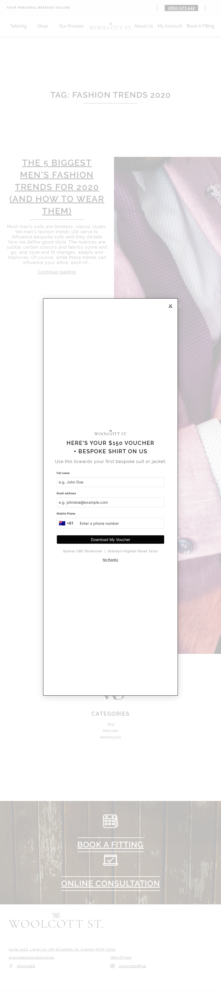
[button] (170, 306)
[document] (110, 497)
